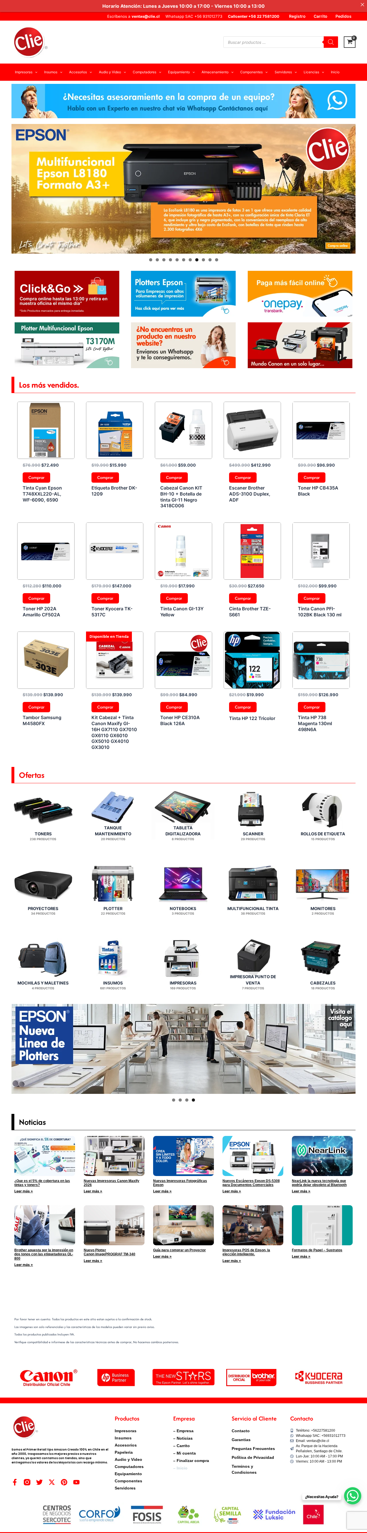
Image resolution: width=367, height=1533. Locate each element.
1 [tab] (150, 259)
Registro (297, 16)
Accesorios (126, 1445)
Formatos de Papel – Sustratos (317, 1250)
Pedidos (343, 16)
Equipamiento (128, 1473)
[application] (34, 72)
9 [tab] (203, 259)
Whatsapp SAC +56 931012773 (193, 16)
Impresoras (125, 1431)
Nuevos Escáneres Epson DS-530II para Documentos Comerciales (251, 1183)
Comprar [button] (36, 477)
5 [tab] (177, 259)
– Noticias (183, 1438)
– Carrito (181, 1445)
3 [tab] (163, 259)
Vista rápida (46, 453)
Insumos (123, 1438)
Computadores (129, 1466)
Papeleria (124, 1452)
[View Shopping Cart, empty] (350, 42)
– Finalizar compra (191, 1460)
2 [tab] (157, 259)
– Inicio (180, 1468)
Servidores (125, 1488)
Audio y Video (128, 1459)
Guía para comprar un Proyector (179, 1250)
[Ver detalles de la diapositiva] (183, 189)
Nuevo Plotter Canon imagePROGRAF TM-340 (109, 1252)
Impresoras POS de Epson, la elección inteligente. (246, 1252)
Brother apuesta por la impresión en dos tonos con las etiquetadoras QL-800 (43, 1254)
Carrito (320, 16)
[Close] (362, 4)
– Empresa (183, 1431)
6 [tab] (183, 259)
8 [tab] (196, 259)
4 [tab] (170, 259)
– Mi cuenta (184, 1453)
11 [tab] (217, 259)
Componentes (128, 1481)
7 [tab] (190, 259)
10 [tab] (210, 259)
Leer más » (23, 1191)
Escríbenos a (133, 16)
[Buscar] (331, 42)
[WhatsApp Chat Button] (352, 1495)
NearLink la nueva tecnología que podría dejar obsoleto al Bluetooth (319, 1183)
